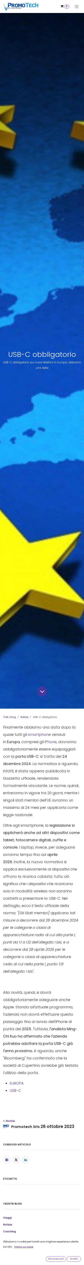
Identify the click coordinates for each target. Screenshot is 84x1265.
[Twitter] (16, 1159)
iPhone (51, 741)
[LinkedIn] (25, 1159)
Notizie (24, 717)
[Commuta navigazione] (76, 6)
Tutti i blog (9, 717)
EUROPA (17, 1083)
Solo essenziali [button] (56, 1258)
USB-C (15, 1090)
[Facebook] (6, 1159)
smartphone (39, 734)
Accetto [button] (74, 1258)
